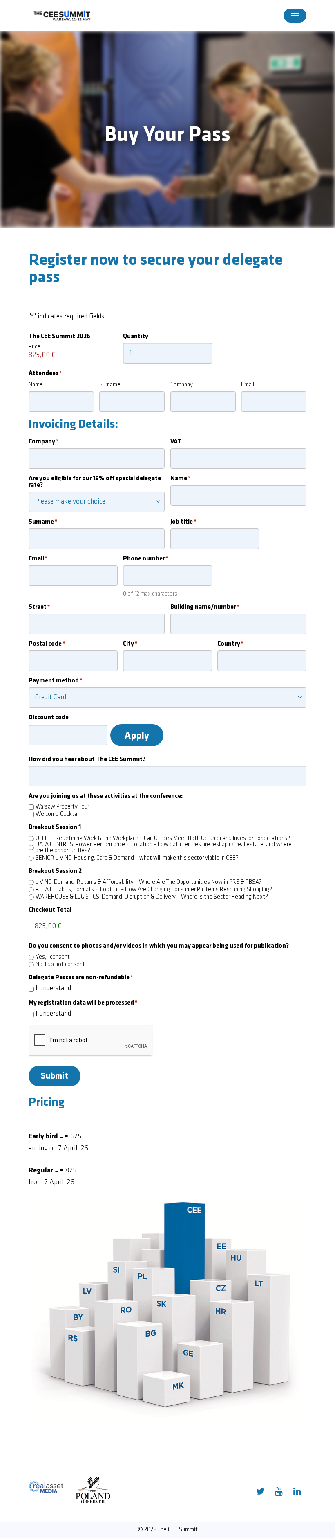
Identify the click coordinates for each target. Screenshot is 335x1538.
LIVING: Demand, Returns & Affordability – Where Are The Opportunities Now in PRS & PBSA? (148, 882)
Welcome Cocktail (58, 814)
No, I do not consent (60, 965)
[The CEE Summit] (63, 15)
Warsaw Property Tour (62, 807)
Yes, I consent (53, 957)
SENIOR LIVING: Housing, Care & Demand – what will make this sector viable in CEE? (137, 858)
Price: (35, 347)
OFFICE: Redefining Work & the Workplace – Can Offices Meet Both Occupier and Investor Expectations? (163, 839)
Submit (54, 1076)
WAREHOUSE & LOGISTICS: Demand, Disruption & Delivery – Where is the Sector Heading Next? (152, 897)
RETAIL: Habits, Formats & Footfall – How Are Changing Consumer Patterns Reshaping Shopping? (154, 890)
